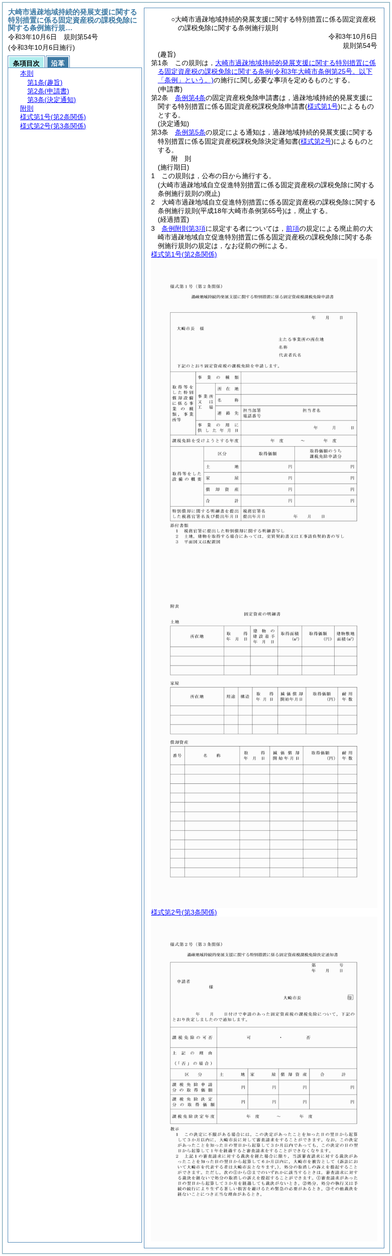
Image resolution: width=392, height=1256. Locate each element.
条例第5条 (190, 132)
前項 (292, 228)
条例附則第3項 (184, 228)
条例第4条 (190, 98)
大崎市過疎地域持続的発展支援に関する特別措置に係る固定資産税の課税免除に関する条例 (267, 71)
